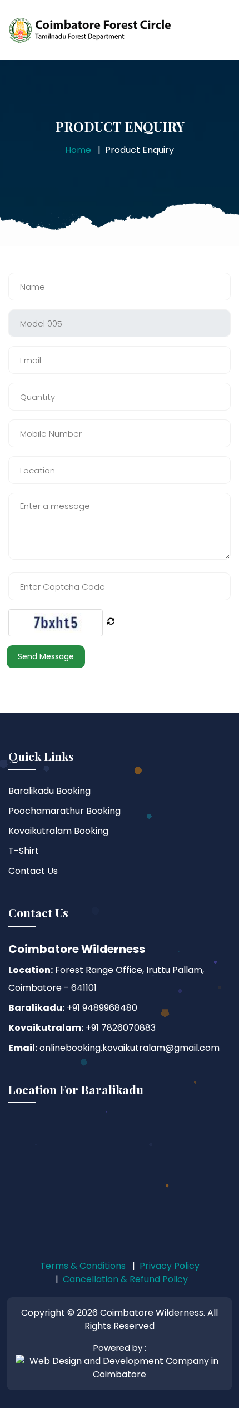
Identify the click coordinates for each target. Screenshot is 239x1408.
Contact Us (33, 870)
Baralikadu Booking (49, 790)
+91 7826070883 (119, 1027)
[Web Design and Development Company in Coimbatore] (119, 1367)
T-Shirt (23, 850)
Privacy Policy (170, 1265)
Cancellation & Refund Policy (125, 1279)
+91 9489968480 (100, 1007)
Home (78, 150)
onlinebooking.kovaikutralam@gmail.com (128, 1047)
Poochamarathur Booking (64, 810)
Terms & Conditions (83, 1265)
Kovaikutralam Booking (58, 830)
